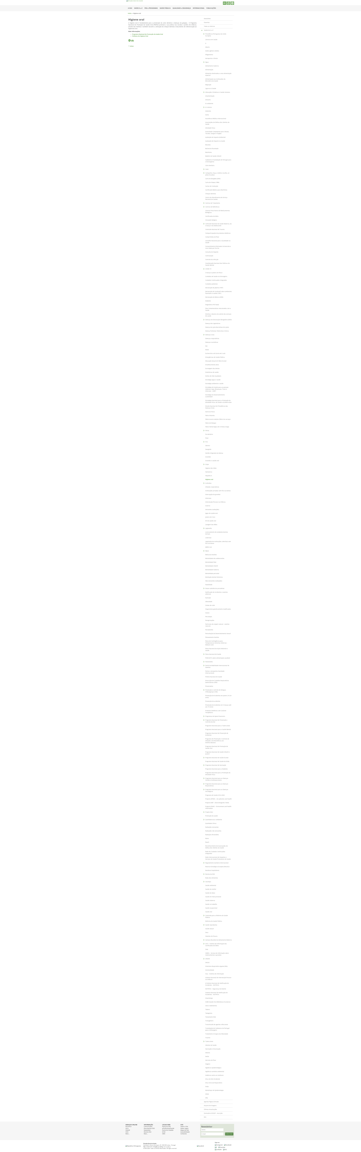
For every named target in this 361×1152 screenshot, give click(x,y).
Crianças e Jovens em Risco (213, 273)
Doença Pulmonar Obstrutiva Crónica (217, 331)
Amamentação (209, 96)
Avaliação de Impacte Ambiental (215, 137)
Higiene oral (209, 479)
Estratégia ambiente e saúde (214, 383)
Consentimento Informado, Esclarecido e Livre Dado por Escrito (218, 247)
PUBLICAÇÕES (211, 8)
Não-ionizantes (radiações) (213, 581)
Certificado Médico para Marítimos (216, 190)
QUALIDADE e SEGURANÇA (182, 8)
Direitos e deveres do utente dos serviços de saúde (218, 315)
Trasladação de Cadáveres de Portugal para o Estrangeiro (217, 1029)
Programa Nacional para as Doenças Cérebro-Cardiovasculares (216, 779)
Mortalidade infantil (211, 566)
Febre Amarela (210, 415)
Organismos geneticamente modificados (218, 609)
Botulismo (208, 152)
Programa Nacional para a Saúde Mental (218, 729)
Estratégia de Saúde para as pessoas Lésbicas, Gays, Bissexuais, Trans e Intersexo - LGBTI (216, 389)
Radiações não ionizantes (213, 831)
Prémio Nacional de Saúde (213, 677)
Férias (207, 430)
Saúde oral (208, 912)
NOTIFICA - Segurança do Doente (215, 989)
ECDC (164, 1132)
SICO (127, 1128)
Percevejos (208, 616)
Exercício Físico (210, 412)
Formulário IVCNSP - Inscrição (213, 1113)
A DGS (130, 8)
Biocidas (208, 145)
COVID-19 (208, 269)
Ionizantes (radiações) (212, 509)
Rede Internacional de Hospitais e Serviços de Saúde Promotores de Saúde (218, 858)
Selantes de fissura (211, 936)
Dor (206, 346)
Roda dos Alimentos (211, 878)
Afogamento (209, 54)
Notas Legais (184, 1128)
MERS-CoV (208, 547)
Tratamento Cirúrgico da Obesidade (216, 1034)
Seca (206, 932)
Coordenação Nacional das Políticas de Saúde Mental (217, 264)
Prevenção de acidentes (212, 701)
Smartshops (209, 998)
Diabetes (208, 301)
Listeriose (208, 538)
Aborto (207, 47)
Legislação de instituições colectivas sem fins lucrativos (218, 542)
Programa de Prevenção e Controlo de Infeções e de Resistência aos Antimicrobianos (217, 740)
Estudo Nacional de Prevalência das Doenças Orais (216, 407)
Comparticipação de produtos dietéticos (218, 233)
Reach (207, 842)
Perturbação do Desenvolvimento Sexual (218, 633)
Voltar (132, 46)
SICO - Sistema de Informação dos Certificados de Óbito (216, 944)
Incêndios (208, 483)
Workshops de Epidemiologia (214, 1090)
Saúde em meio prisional (213, 897)
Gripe (207, 464)
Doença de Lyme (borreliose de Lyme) (217, 327)
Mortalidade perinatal (212, 573)
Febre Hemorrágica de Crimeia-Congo (217, 427)
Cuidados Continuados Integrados (216, 280)
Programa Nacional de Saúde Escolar (217, 758)
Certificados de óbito (211, 216)
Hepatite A (208, 476)
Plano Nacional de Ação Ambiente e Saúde (216, 649)
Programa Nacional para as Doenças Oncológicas (216, 790)
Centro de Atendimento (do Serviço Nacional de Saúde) (216, 198)
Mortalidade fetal (210, 562)
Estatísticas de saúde (212, 372)
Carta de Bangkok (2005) (212, 178)
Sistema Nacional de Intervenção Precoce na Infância (218, 978)
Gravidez (208, 457)
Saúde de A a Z (208, 30)
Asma (207, 115)
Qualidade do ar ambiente (213, 819)
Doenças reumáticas (211, 342)
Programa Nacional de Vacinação (215, 765)
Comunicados (148, 1126)
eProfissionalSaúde (168, 1128)
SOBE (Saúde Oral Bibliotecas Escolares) (217, 1002)
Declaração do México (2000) (214, 297)
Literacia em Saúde (211, 39)
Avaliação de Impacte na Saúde (215, 141)
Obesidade (208, 601)
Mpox (207, 551)
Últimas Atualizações (210, 1109)
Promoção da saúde (211, 816)
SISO (127, 1132)
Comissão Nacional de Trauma (214, 229)
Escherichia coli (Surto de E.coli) (215, 353)
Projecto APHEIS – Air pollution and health (218, 799)
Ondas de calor (210, 605)
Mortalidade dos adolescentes (214, 558)
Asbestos (208, 111)
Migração (208, 85)
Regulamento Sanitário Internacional (216, 863)
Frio (206, 442)
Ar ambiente (209, 103)
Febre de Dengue (210, 423)
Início (129, 13)
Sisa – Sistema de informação (214, 974)
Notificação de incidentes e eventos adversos (216, 593)
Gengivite (208, 449)
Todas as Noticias (209, 26)
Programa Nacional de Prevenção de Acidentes (216, 734)
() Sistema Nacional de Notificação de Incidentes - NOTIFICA (217, 984)
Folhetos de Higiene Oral (140, 36)
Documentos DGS (149, 1128)
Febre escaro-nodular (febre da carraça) (217, 419)
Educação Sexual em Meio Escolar (216, 361)
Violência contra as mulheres (214, 1075)
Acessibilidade (185, 1132)
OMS (163, 1134)
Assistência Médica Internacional (215, 118)
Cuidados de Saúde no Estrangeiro (216, 276)
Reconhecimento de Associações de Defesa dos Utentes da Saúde (216, 847)
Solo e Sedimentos (211, 1006)
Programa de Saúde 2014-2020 (215, 795)
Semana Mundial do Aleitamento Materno (218, 940)
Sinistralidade (209, 970)
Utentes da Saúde (211, 1045)
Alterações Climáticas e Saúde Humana (217, 92)
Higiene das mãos (211, 468)
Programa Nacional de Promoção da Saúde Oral (147, 34)
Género (207, 445)
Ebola (207, 350)
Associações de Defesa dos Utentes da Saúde (217, 123)
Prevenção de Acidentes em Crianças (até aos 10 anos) (218, 706)
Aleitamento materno (212, 66)
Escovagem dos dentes (212, 368)
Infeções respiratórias (212, 487)
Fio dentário (209, 434)
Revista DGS (147, 1132)
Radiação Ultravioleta (212, 835)
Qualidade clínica (210, 823)
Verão (207, 1056)
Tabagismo (208, 1013)
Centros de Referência (212, 207)
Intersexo (208, 498)
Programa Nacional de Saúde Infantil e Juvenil (217, 753)
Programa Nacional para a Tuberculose (217, 726)
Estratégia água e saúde (212, 380)
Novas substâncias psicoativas (214, 588)
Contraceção (209, 256)
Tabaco (207, 1009)
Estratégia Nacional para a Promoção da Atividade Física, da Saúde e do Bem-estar (218, 401)
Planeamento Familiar (212, 637)
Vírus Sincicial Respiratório (213, 1083)
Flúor (207, 438)
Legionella (208, 528)
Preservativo (209, 686)
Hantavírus (208, 472)
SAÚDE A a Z (138, 8)
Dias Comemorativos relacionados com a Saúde (218, 309)
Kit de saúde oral (210, 521)
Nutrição (208, 598)
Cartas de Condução (211, 186)
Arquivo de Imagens (210, 1105)
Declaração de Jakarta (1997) (214, 288)
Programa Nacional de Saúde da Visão (217, 761)
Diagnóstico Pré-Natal (212, 304)
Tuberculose (209, 1041)
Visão (207, 1086)
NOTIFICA (128, 1126)
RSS (205, 1117)
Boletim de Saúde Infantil (213, 156)
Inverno (207, 506)
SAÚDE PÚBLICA (165, 8)
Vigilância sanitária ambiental (214, 1071)
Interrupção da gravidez (212, 494)
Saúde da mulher (210, 889)
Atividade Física (210, 128)
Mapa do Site (184, 1130)
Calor (207, 169)
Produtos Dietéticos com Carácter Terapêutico (215, 711)
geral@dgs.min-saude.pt (164, 1146)
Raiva (207, 838)
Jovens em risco (210, 517)
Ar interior (208, 107)
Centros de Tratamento (212, 203)
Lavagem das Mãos (211, 524)
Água (207, 62)
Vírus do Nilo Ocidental (212, 1079)
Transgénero (209, 1021)
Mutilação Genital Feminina (214, 577)
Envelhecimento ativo (212, 365)
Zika (206, 1098)
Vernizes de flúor (210, 1060)
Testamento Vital (210, 1017)
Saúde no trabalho (211, 904)
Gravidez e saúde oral (212, 460)
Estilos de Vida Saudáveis (213, 376)
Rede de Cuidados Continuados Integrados (215, 852)
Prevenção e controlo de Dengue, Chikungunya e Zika (215, 691)
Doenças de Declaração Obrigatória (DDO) (218, 320)
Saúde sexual (209, 929)
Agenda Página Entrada (211, 1102)
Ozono (207, 613)
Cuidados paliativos (211, 284)
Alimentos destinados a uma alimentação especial (218, 74)
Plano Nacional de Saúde (213, 654)
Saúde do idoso (210, 893)
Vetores (207, 1053)
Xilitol (207, 1094)
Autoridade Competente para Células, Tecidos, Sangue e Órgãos (217, 132)
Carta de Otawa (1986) (212, 182)
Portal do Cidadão (167, 1130)
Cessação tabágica (211, 220)
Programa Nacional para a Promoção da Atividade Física (217, 773)
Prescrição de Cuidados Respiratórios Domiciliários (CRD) (217, 681)
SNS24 (207, 962)
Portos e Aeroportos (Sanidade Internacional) (214, 672)
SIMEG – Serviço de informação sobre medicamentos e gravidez (217, 954)
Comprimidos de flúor (212, 237)
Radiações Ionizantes (212, 827)
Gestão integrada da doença (214, 453)
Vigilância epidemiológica (213, 1068)
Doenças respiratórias (212, 338)
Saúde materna (210, 900)
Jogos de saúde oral (211, 513)
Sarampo (208, 882)
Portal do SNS (166, 1126)
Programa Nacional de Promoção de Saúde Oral (216, 747)
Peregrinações (209, 620)
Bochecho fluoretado (211, 148)
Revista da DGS (210, 874)
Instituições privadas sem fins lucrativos (218, 491)
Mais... (128, 1134)
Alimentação (209, 70)
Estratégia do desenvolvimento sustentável (215, 396)
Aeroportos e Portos (211, 58)
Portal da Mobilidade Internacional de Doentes (217, 666)
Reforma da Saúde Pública (213, 921)
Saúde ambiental (210, 885)
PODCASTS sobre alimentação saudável (217, 658)
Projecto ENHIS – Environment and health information (218, 807)
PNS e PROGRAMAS (151, 8)
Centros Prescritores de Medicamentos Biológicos (217, 211)
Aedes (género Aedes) (212, 51)
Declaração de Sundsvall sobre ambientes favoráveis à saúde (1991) (218, 292)
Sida (206, 949)
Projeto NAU (209, 812)
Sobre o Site (184, 1126)
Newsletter (207, 18)
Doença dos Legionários (212, 323)
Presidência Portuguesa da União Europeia (215, 35)
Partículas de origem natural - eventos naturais (217, 625)
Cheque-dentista (210, 194)
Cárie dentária (209, 165)
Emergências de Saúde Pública (215, 357)
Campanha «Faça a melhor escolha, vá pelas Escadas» (217, 174)
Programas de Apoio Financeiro (215, 716)
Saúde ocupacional (211, 908)
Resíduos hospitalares (212, 870)
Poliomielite (209, 662)
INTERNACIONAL (198, 8)
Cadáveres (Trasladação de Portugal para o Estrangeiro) (218, 161)
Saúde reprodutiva (211, 925)
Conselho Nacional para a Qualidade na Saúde (217, 241)
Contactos (183, 1134)
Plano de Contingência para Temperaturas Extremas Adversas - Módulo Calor (216, 643)
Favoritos (207, 22)
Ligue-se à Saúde (210, 88)
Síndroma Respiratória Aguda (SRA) (216, 966)
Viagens (207, 1064)
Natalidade (208, 584)
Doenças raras (209, 335)
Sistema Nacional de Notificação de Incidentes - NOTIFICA (216, 993)
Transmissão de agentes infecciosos (216, 1024)
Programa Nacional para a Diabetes (216, 769)
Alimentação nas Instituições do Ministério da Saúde (215, 80)
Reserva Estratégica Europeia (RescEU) (217, 866)
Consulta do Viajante (211, 252)
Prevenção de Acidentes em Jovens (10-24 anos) (218, 696)
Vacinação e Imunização (212, 1049)
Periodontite (209, 630)
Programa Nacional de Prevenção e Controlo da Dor (216, 721)
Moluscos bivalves (211, 555)
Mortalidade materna (212, 570)
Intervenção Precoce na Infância (215, 502)
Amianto (208, 100)
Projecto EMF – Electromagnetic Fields (217, 803)
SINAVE (207, 959)
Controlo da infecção (211, 259)
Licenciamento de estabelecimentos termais (216, 533)
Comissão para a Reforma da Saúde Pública (216, 916)
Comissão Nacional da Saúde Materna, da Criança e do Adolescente (218, 225)
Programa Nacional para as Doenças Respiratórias (216, 785)
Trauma (207, 1038)
